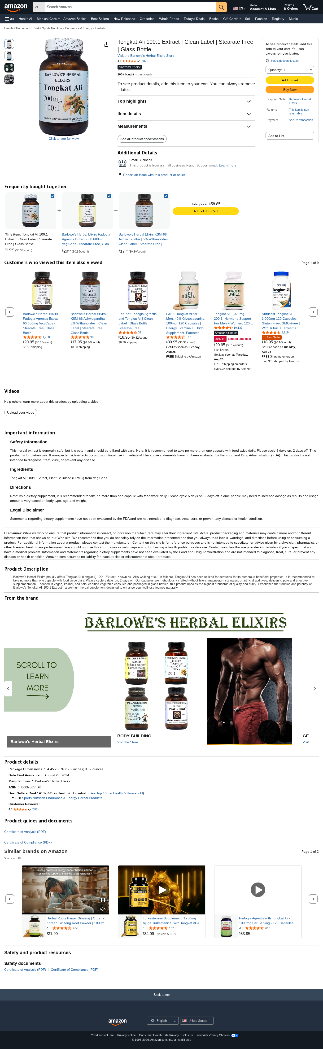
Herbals (100, 28)
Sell (247, 19)
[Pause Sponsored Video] (103, 900)
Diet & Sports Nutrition (48, 28)
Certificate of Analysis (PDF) (25, 832)
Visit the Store (127, 742)
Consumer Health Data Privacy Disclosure (166, 1035)
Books (213, 19)
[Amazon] (16, 7)
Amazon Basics (74, 19)
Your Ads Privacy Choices (213, 1035)
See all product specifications (142, 139)
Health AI (25, 19)
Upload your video (20, 412)
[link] (87, 210)
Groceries (147, 19)
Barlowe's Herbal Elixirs (300, 101)
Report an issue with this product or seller (154, 175)
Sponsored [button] (10, 858)
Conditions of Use (102, 1035)
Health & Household (17, 28)
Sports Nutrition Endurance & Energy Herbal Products (62, 798)
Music (293, 19)
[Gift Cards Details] (240, 18)
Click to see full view (64, 138)
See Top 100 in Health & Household (116, 793)
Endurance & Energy (78, 28)
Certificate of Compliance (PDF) (28, 842)
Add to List (276, 136)
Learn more (227, 165)
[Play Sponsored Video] (161, 890)
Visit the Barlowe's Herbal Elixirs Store (146, 55)
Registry (278, 19)
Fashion (261, 19)
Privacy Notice (126, 1035)
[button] (9, 18)
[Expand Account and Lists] (278, 9)
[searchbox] (130, 7)
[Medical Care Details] (59, 18)
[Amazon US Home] (118, 1022)
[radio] (9, 44)
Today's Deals (194, 19)
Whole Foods (169, 19)
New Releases (124, 19)
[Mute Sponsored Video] (103, 909)
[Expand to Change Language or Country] (174, 1021)
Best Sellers (100, 19)
